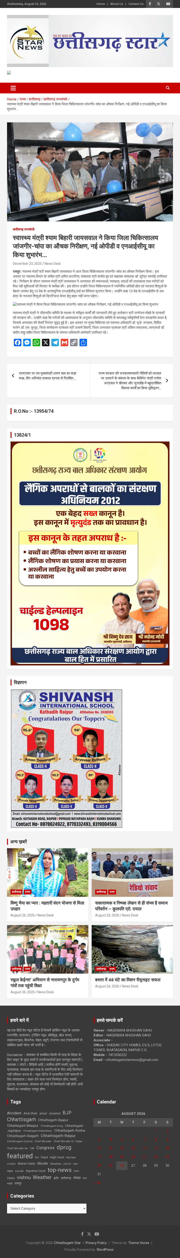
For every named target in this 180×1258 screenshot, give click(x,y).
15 (156, 1148)
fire (37, 1157)
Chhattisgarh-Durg (52, 1125)
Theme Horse (138, 1243)
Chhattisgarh (21, 1119)
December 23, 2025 (27, 263)
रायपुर (18, 1183)
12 (122, 1148)
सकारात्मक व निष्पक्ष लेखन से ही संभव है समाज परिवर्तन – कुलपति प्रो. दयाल (131, 906)
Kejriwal (71, 1157)
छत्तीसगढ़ (66, 1178)
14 (144, 1148)
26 (122, 1165)
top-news (60, 1169)
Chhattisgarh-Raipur (58, 1135)
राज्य (27, 892)
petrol (67, 1163)
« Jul (97, 1183)
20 (133, 1157)
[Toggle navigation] (13, 88)
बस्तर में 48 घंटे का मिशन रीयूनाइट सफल (127, 979)
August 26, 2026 (23, 915)
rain (75, 1163)
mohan (11, 1163)
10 (99, 1148)
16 (167, 1148)
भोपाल (77, 1178)
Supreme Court (35, 1171)
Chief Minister (43, 1141)
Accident (14, 1113)
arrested (54, 1113)
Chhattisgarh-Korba (69, 1130)
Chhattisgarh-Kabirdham (37, 1130)
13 (133, 1148)
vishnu (24, 1177)
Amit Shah (30, 1113)
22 (156, 1157)
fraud (44, 1157)
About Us (116, 4)
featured (20, 1156)
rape (10, 1171)
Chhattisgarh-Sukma (20, 1141)
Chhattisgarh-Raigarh (23, 1136)
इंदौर (56, 1178)
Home (101, 4)
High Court (57, 1157)
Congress (45, 1147)
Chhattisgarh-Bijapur (53, 1120)
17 (99, 1157)
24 (99, 1165)
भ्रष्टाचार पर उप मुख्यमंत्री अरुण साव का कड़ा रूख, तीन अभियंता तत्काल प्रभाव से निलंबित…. (47, 375)
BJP (67, 1113)
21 (144, 1157)
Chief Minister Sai (17, 1148)
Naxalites (55, 1163)
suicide (19, 1171)
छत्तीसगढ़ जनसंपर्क (23, 229)
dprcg (64, 1147)
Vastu (11, 1178)
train (76, 1171)
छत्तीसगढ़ (16, 892)
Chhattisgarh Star (67, 1243)
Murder (43, 1163)
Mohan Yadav (26, 1163)
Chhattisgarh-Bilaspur (22, 1125)
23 (167, 1157)
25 (110, 1165)
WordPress (105, 1249)
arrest (43, 1113)
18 (110, 1157)
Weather (42, 1177)
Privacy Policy (96, 1243)
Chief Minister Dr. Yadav (68, 1141)
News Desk (53, 263)
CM (32, 1148)
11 (110, 1148)
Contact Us (135, 4)
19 (122, 1157)
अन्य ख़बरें (18, 842)
